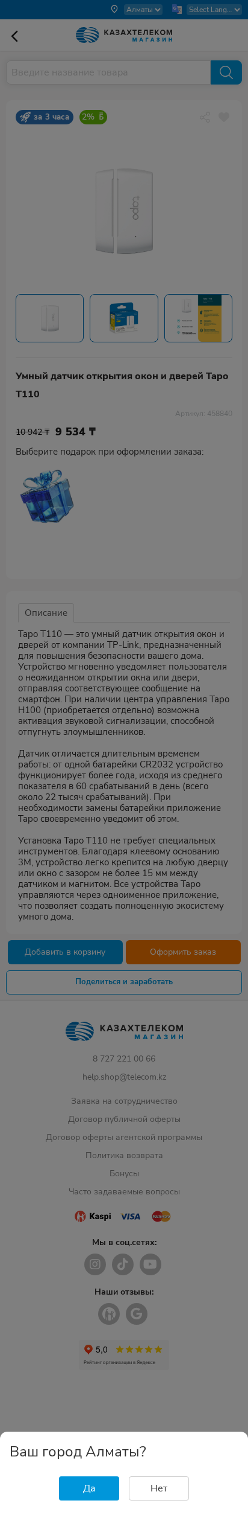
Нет (158, 1488)
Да (89, 1488)
